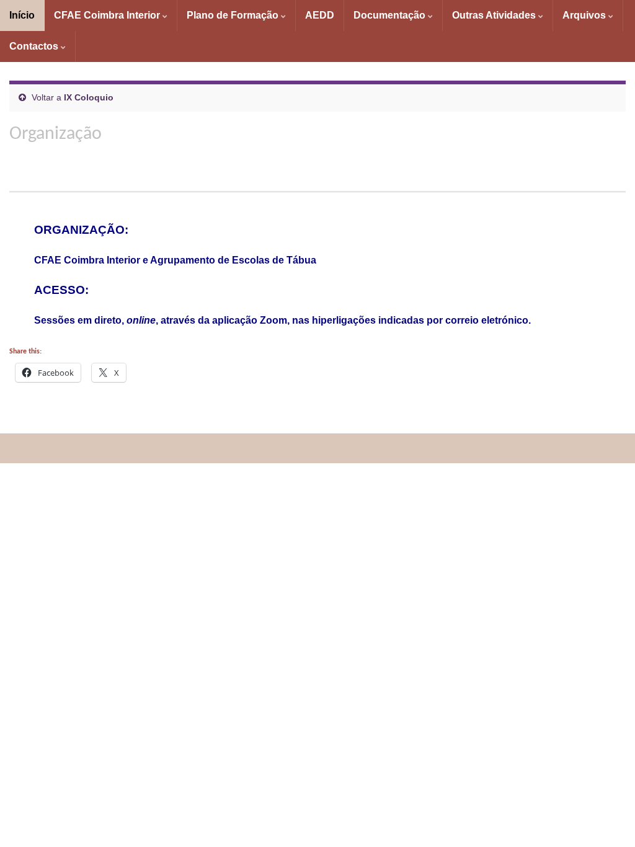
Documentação (390, 15)
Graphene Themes (98, 448)
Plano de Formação (234, 15)
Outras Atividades (495, 15)
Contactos (35, 46)
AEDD (319, 15)
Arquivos (585, 15)
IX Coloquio (88, 97)
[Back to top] (607, 819)
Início (22, 15)
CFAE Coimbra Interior (108, 15)
